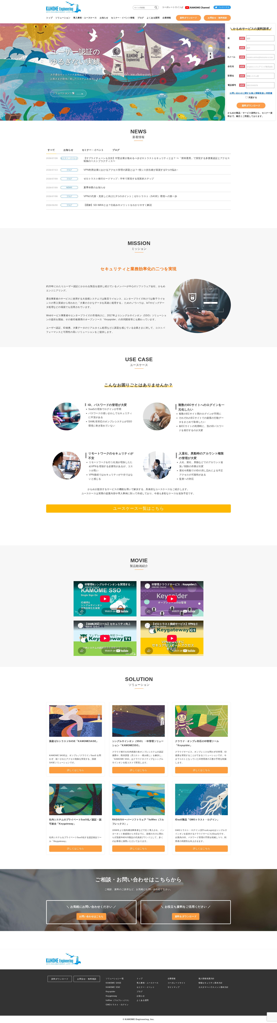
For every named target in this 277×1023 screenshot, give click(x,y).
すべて (51, 150)
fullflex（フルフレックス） (118, 1000)
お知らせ (68, 150)
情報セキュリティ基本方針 (210, 983)
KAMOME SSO (113, 987)
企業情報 (172, 978)
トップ (140, 978)
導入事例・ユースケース (148, 983)
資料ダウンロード (59, 979)
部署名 (231, 76)
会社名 (231, 66)
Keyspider (110, 991)
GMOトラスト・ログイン (117, 1005)
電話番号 (232, 85)
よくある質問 (143, 1000)
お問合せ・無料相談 (86, 979)
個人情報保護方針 (206, 978)
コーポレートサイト (177, 983)
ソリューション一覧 (115, 978)
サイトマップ (174, 987)
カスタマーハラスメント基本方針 (213, 987)
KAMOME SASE (113, 983)
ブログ (116, 150)
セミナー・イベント (93, 150)
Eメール (231, 57)
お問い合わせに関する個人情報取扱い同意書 (251, 93)
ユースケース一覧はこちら (138, 508)
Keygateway (111, 996)
